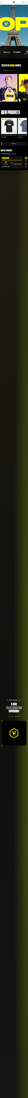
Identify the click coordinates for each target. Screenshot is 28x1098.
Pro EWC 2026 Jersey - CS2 (9, 135)
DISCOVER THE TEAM (8, 70)
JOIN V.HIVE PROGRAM (14, 716)
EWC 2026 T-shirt (23, 135)
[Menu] (1, 2)
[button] (23, 2)
